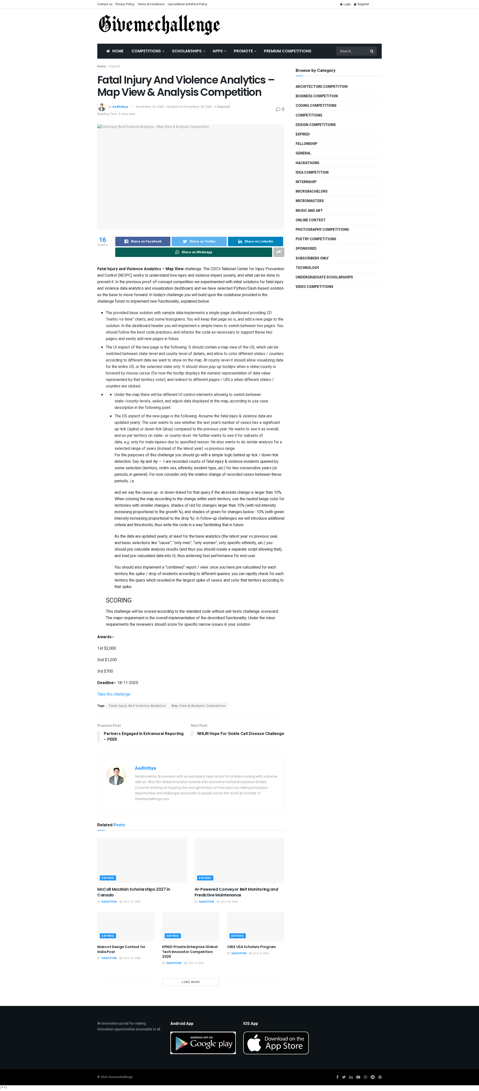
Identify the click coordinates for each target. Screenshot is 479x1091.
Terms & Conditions (151, 4)
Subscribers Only (312, 258)
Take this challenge (113, 694)
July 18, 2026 (228, 902)
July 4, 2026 (195, 963)
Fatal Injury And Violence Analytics (137, 706)
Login (347, 4)
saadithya (109, 902)
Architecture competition (322, 86)
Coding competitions (316, 105)
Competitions (146, 51)
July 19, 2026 (131, 902)
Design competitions (316, 124)
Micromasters (310, 201)
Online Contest (311, 220)
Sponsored (306, 248)
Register (363, 4)
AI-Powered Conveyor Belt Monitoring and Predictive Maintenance (236, 892)
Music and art (309, 210)
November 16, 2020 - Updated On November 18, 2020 (174, 106)
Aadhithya (120, 106)
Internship (306, 182)
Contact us (105, 4)
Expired (115, 66)
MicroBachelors (312, 191)
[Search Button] (372, 51)
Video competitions (314, 286)
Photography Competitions (322, 229)
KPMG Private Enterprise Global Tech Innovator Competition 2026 (190, 951)
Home (117, 51)
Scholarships (187, 51)
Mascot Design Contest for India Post (121, 949)
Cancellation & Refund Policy (187, 4)
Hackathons (307, 163)
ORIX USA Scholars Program (251, 946)
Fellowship (306, 143)
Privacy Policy (125, 4)
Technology (307, 267)
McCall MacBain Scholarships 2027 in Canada (133, 892)
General (303, 153)
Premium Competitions (287, 51)
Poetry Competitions (316, 239)
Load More (191, 982)
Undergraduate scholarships (324, 277)
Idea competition (312, 172)
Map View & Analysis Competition (199, 706)
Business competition (317, 96)
